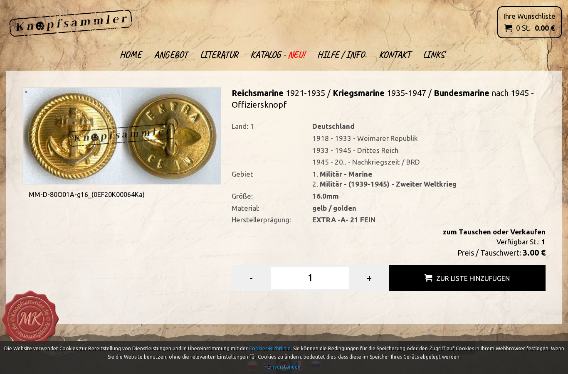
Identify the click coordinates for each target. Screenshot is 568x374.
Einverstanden (284, 366)
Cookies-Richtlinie (270, 348)
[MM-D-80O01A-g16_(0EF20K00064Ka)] (121, 135)
